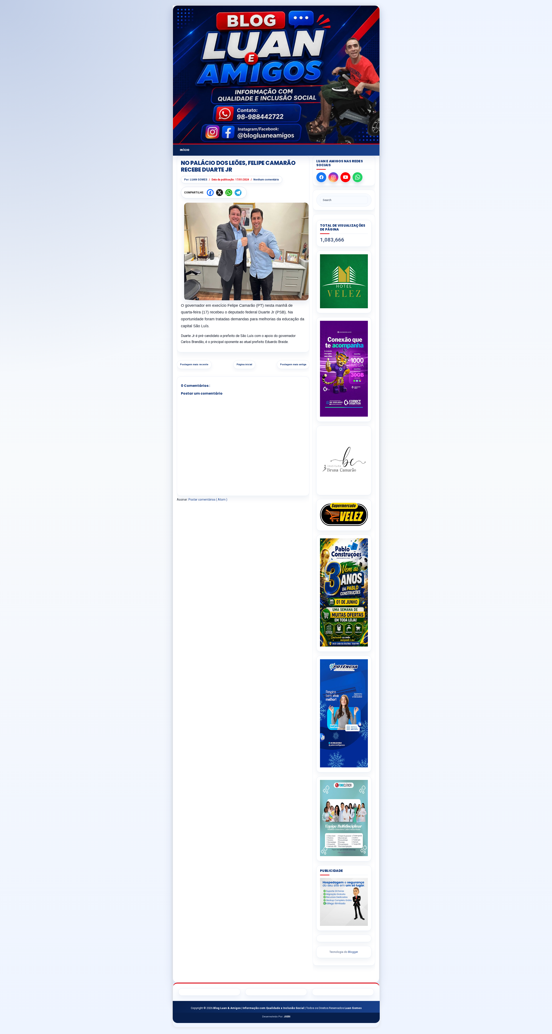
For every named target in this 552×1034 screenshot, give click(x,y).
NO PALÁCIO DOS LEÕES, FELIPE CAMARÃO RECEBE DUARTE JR (238, 166)
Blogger (353, 951)
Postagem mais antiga (293, 364)
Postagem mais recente (194, 364)
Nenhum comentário (266, 179)
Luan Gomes (353, 1008)
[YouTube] (345, 177)
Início (185, 150)
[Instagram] (333, 177)
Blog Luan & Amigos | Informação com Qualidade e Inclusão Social (259, 1008)
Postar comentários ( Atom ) (207, 499)
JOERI (287, 1016)
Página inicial (244, 364)
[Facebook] (321, 177)
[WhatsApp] (357, 177)
